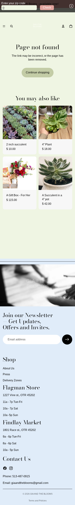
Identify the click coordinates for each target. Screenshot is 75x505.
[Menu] (4, 26)
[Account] (63, 26)
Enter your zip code (13, 3)
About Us (8, 368)
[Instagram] (11, 468)
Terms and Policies (38, 500)
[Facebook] (5, 468)
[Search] (11, 26)
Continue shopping (37, 72)
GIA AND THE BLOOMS (41, 494)
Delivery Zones (12, 380)
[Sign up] (67, 339)
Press (6, 374)
